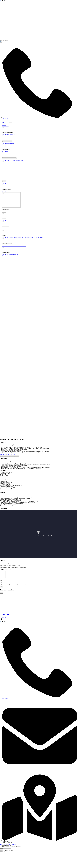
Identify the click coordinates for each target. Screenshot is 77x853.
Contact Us (14, 844)
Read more (4, 617)
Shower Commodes (10, 143)
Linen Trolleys (9, 254)
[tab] (2, 456)
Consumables (8, 246)
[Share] (2, 851)
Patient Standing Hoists (18, 160)
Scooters (41, 237)
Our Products (5, 126)
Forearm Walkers (30, 237)
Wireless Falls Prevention (19, 211)
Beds (7, 151)
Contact (3, 255)
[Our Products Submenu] (8, 126)
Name (1, 580)
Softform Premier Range (10, 134)
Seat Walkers (24, 237)
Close (11, 122)
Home (3, 123)
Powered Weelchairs (18, 237)
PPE (25, 246)
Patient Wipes (21, 246)
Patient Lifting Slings (10, 160)
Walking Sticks (36, 237)
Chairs (5, 442)
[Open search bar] (0, 39)
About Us (4, 125)
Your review (2, 578)
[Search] (1, 41)
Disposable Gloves (15, 246)
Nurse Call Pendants (10, 211)
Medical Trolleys (15, 254)
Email (1, 582)
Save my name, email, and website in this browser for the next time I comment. (16, 584)
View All (4, 134)
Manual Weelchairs (10, 237)
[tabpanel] (38, 474)
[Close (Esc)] (4, 851)
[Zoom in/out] (0, 851)
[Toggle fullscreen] (1, 851)
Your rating (2, 569)
